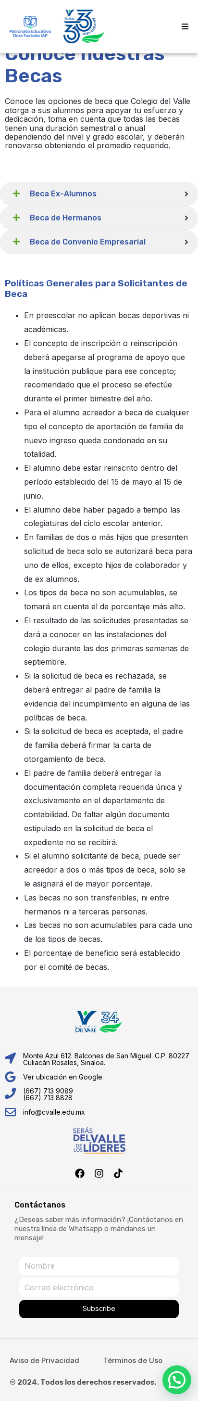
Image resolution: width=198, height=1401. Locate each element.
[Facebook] (79, 1173)
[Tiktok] (118, 1173)
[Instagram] (99, 1173)
